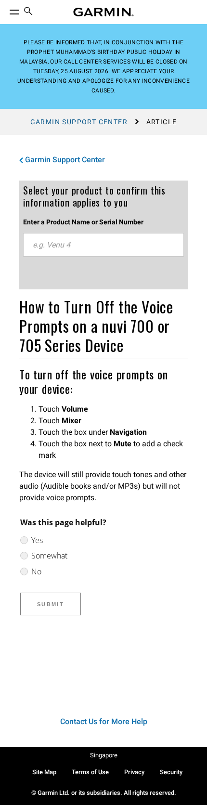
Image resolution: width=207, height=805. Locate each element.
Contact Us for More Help (103, 721)
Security (171, 772)
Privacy (134, 772)
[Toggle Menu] (6, 9)
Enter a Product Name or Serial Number (83, 222)
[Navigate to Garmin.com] (103, 12)
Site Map (44, 772)
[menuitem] (28, 12)
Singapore (103, 755)
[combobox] (103, 245)
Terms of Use (90, 772)
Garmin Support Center (79, 122)
